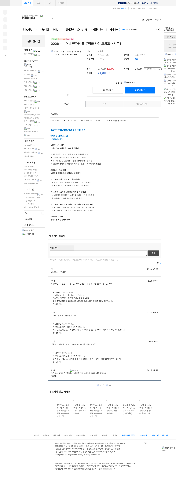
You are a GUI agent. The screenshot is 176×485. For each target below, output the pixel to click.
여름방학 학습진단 (30, 193)
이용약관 (114, 435)
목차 (104, 104)
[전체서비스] (158, 29)
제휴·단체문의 (81, 435)
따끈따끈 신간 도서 (31, 152)
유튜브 (79, 475)
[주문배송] (5, 48)
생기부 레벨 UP (29, 145)
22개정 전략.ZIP (30, 173)
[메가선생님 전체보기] (35, 29)
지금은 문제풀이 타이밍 (32, 197)
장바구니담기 (108, 90)
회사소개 (35, 435)
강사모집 (93, 435)
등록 (153, 253)
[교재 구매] (5, 34)
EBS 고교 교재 (29, 148)
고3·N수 (27, 3)
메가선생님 (27, 29)
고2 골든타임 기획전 (31, 176)
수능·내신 (44, 29)
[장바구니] (5, 41)
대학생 (61, 3)
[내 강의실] (5, 12)
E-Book (119, 83)
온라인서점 (82, 29)
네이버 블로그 (68, 475)
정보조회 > (82, 446)
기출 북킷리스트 (29, 201)
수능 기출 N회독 (29, 204)
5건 (136, 59)
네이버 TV (73, 475)
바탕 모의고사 (29, 86)
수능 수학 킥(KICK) (31, 183)
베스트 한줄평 (29, 54)
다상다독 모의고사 (30, 79)
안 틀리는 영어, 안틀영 (32, 115)
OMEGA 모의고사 (31, 71)
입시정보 (70, 29)
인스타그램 (62, 475)
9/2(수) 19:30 (138, 3)
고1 (50, 3)
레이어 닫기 (174, 448)
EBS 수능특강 (29, 105)
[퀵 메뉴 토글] (5, 3)
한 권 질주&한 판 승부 (31, 118)
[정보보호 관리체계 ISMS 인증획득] (135, 443)
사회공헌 (56, 435)
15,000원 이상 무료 (152, 69)
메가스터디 (91, 17)
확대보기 (67, 95)
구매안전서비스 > (126, 466)
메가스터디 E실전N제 (31, 207)
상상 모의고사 (29, 90)
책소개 (66, 104)
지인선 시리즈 (29, 121)
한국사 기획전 (29, 156)
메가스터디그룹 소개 (160, 435)
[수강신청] (5, 19)
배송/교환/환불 (142, 104)
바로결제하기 (140, 90)
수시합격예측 (97, 29)
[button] (52, 16)
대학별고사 (57, 29)
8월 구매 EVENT (31, 61)
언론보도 (46, 435)
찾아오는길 (68, 435)
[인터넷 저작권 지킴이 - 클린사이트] (140, 443)
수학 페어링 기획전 (30, 170)
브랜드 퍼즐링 (29, 167)
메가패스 (114, 29)
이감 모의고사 (29, 82)
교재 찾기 (28, 50)
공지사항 (28, 219)
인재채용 (104, 435)
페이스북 (56, 475)
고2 (38, 3)
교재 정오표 (29, 224)
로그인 (133, 8)
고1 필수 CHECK (30, 179)
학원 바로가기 (154, 8)
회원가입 (141, 8)
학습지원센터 (143, 435)
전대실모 (27, 75)
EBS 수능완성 (29, 101)
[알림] (5, 26)
